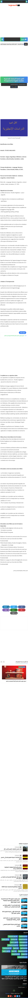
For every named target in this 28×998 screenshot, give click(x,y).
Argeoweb (7, 993)
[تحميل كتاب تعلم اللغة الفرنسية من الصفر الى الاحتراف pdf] (25, 876)
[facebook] (19, 996)
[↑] (14, 991)
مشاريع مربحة (22, 942)
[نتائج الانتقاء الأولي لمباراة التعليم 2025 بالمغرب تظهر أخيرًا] (24, 913)
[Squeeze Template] (22, 993)
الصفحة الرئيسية (22, 84)
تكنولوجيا (23, 954)
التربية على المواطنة (12, 945)
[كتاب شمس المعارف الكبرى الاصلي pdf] (25, 848)
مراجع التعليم (22, 945)
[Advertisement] (14, 749)
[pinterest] (11, 996)
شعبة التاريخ (23, 948)
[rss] (9, 996)
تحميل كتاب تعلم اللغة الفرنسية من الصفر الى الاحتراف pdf (11, 877)
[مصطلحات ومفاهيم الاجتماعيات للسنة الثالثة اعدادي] (25, 886)
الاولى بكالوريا (5, 951)
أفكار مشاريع (4, 939)
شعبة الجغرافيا (22, 939)
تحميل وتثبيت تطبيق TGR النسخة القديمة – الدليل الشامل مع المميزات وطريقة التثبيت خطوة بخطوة (10, 900)
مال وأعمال (13, 939)
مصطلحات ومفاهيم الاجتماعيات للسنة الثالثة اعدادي (12, 887)
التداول (13, 951)
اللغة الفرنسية (15, 954)
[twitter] (17, 996)
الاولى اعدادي (13, 942)
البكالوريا (15, 948)
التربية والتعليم (22, 936)
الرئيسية (23, 39)
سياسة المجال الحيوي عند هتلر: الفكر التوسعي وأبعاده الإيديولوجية (11, 919)
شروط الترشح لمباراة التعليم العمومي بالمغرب (11, 925)
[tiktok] (13, 996)
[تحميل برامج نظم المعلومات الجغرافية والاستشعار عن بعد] (25, 867)
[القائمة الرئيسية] (2, 39)
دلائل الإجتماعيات (6, 948)
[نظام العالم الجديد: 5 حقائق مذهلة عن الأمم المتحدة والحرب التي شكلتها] (24, 906)
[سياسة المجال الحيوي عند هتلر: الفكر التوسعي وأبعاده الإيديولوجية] (24, 919)
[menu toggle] (27, 2)
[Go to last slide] (4, 662)
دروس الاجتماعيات (12, 936)
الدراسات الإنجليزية (14, 84)
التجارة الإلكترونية (22, 951)
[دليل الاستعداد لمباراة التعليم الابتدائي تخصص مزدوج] (25, 857)
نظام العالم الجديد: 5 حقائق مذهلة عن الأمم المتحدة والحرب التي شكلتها (11, 906)
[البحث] (1, 2)
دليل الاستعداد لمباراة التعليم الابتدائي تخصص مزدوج (11, 858)
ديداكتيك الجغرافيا (21, 957)
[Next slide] (1, 662)
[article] (14, 620)
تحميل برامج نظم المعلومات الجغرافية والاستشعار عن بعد (13, 868)
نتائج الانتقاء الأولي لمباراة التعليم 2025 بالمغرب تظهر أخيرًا (11, 912)
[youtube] (15, 996)
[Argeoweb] (14, 5)
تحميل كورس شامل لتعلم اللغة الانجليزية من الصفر (14, 335)
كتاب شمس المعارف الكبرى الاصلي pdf (13, 849)
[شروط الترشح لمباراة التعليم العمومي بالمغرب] (24, 925)
